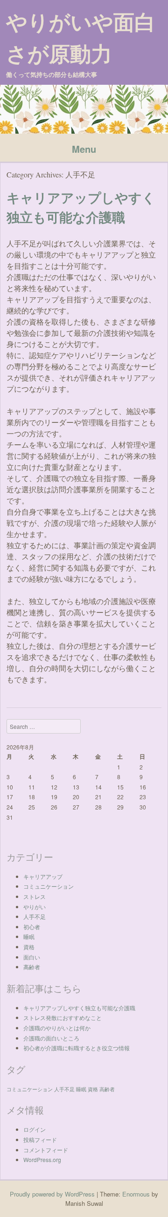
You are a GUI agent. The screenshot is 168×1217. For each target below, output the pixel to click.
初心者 (31, 927)
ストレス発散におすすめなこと (62, 1017)
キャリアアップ (43, 876)
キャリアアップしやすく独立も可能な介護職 (79, 1008)
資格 (29, 947)
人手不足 (34, 916)
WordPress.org (42, 1159)
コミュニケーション (48, 886)
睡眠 (29, 936)
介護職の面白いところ (51, 1038)
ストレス (34, 896)
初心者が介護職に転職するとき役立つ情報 (76, 1048)
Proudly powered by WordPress (52, 1194)
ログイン (34, 1129)
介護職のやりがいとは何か (57, 1028)
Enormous (136, 1194)
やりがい (34, 907)
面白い (31, 957)
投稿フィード (40, 1139)
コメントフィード (45, 1150)
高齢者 (31, 967)
